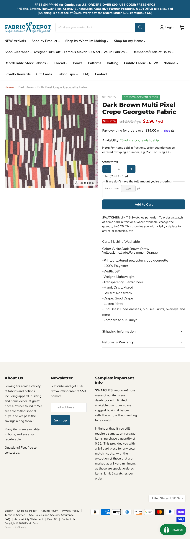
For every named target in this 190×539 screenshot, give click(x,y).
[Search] (140, 27)
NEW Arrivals (15, 41)
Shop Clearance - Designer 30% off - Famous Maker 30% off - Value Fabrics (65, 52)
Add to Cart (144, 204)
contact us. (12, 452)
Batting (112, 63)
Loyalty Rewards (18, 74)
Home (9, 87)
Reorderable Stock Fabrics (26, 63)
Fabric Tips (67, 74)
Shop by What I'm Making (86, 41)
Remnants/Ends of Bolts (152, 52)
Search (9, 511)
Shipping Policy (27, 511)
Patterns (94, 63)
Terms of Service (15, 515)
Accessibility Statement (28, 519)
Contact (101, 74)
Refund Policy (49, 511)
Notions (169, 63)
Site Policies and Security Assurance (51, 515)
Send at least (112, 188)
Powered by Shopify (16, 527)
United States (165, 498)
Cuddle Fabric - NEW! (141, 63)
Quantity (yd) (110, 161)
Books (77, 63)
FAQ (86, 74)
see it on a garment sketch (141, 97)
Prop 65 (52, 519)
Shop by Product (45, 41)
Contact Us (68, 519)
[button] (167, 27)
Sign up (60, 420)
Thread (60, 63)
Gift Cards (44, 74)
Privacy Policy (70, 511)
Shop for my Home (129, 41)
